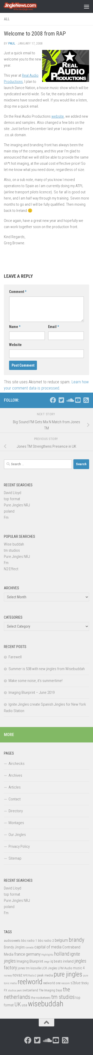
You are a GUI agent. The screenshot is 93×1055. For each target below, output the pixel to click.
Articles (15, 787)
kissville (35, 968)
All (7, 19)
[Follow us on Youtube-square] (78, 400)
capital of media (47, 946)
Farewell (15, 657)
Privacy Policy (19, 846)
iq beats (56, 961)
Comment (17, 292)
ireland (68, 961)
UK (17, 1004)
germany (33, 954)
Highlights (47, 954)
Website (15, 345)
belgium (61, 940)
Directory (16, 811)
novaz (17, 975)
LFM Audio (65, 968)
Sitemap (15, 858)
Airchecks (17, 763)
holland (61, 954)
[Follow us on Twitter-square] (61, 400)
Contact (15, 799)
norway (8, 975)
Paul (11, 43)
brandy (76, 939)
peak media (45, 975)
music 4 (79, 968)
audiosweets (12, 940)
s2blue (76, 983)
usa (24, 1005)
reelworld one (51, 983)
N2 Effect (11, 569)
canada (30, 947)
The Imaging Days (50, 990)
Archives (15, 775)
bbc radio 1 (29, 940)
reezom (65, 983)
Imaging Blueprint (30, 961)
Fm (6, 517)
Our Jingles (17, 834)
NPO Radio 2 (29, 975)
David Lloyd (12, 492)
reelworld (30, 982)
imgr (47, 961)
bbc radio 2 (46, 940)
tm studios (12, 550)
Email (53, 327)
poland (9, 511)
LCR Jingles (49, 968)
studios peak (15, 990)
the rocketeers (41, 998)
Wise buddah (14, 544)
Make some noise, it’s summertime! (36, 680)
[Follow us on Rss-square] (86, 400)
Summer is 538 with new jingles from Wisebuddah (47, 669)
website (57, 116)
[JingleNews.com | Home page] (26, 6)
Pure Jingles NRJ (17, 505)
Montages (16, 822)
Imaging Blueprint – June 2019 (32, 692)
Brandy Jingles (14, 947)
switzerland (30, 990)
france (19, 954)
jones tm (24, 968)
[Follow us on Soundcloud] (69, 400)
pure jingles (68, 974)
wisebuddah (45, 1003)
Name (14, 327)
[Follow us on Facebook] (53, 400)
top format (12, 499)
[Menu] (86, 6)
